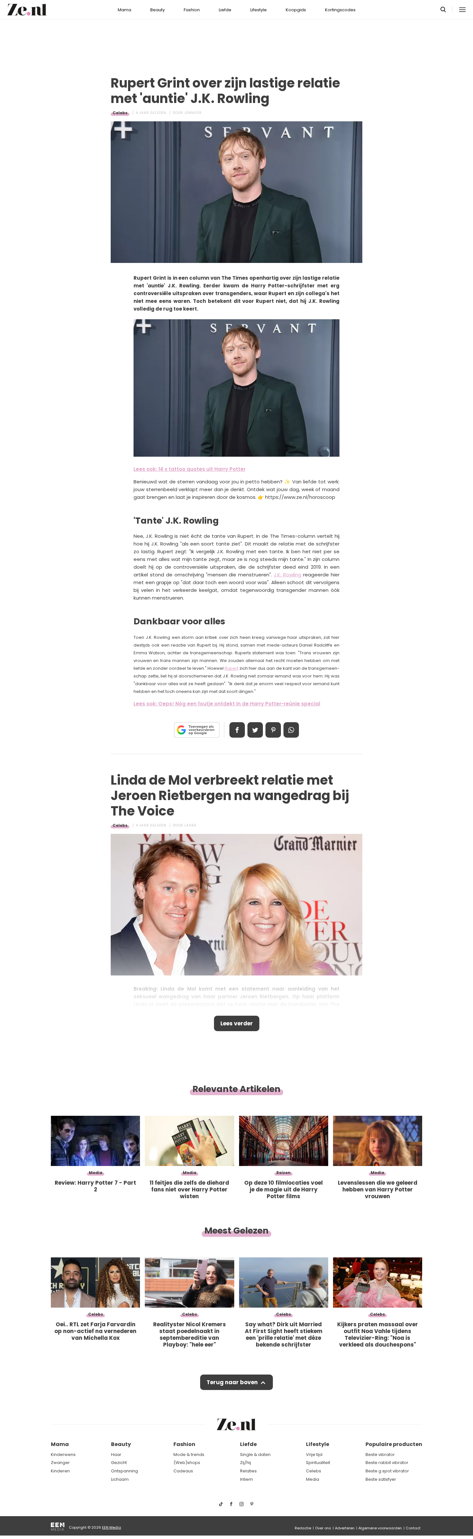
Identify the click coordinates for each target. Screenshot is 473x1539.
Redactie (303, 1528)
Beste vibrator (380, 1454)
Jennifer (193, 112)
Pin (273, 730)
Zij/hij (245, 1463)
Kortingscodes (340, 10)
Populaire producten (394, 1444)
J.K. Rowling (287, 574)
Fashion (192, 10)
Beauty (157, 10)
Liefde (225, 10)
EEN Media (111, 1527)
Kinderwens (63, 1454)
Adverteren (345, 1528)
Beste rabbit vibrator (387, 1463)
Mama (124, 10)
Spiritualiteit (318, 1463)
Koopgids (296, 10)
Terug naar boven (232, 1382)
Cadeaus (183, 1471)
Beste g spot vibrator (387, 1471)
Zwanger (60, 1463)
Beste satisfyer (381, 1479)
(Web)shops (186, 1463)
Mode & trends (188, 1454)
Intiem (246, 1479)
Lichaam (120, 1479)
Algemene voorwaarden (380, 1528)
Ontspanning (124, 1471)
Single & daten (255, 1454)
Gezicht (119, 1463)
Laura (190, 825)
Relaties (248, 1471)
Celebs (120, 113)
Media (312, 1479)
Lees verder (236, 1023)
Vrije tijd (314, 1454)
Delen (237, 730)
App (291, 730)
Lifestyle (258, 10)
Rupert (231, 668)
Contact (413, 1528)
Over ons (323, 1528)
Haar (116, 1454)
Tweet (255, 730)
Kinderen (60, 1471)
